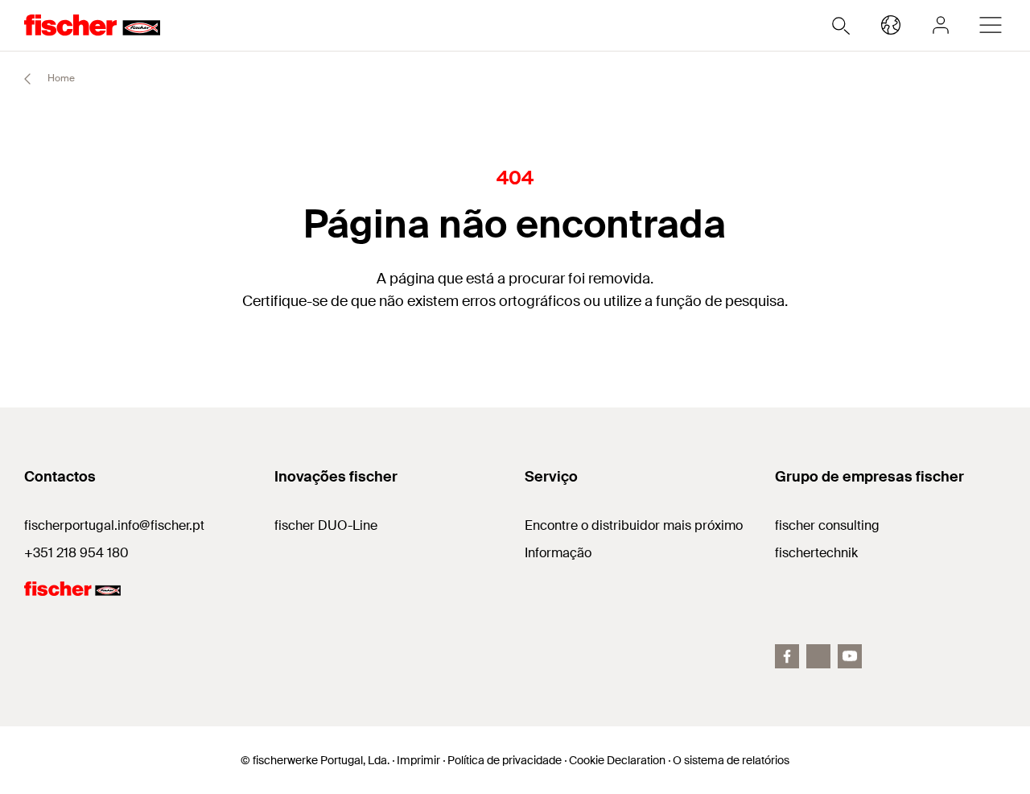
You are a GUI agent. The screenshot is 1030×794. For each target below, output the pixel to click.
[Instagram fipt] (818, 656)
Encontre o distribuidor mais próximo (634, 525)
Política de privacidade (504, 760)
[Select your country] (891, 25)
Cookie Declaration (617, 760)
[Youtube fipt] (850, 656)
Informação (558, 552)
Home (60, 78)
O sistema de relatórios (731, 760)
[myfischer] (941, 25)
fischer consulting (827, 525)
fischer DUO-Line (325, 525)
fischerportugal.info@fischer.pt (114, 525)
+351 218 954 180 (76, 552)
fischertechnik (816, 552)
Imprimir (418, 760)
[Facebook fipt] (787, 656)
